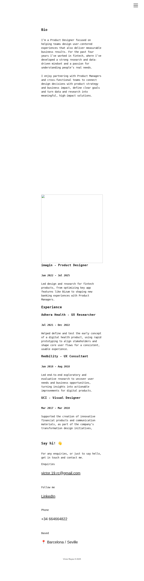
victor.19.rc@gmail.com (60, 473)
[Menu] (136, 5)
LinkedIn (48, 496)
